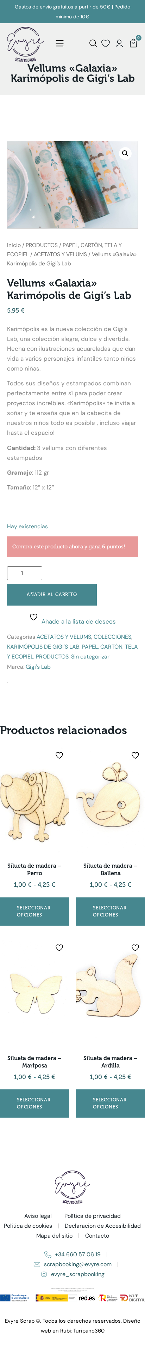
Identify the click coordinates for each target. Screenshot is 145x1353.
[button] (125, 153)
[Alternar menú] (59, 43)
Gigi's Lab (38, 667)
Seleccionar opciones (34, 911)
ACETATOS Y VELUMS (60, 254)
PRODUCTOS (42, 245)
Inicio (14, 245)
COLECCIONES (112, 637)
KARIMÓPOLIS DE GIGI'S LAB (43, 646)
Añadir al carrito (52, 594)
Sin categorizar (90, 656)
